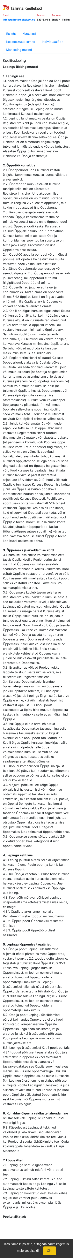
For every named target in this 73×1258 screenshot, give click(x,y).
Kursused (29, 34)
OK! (49, 1250)
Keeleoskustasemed (20, 42)
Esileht (11, 34)
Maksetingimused (19, 50)
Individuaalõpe (52, 42)
